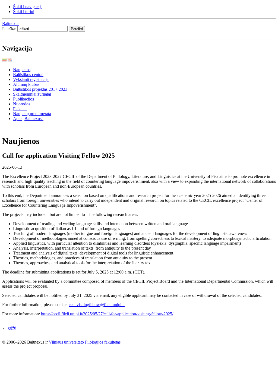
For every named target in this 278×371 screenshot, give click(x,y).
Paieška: (9, 28)
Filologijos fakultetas (103, 342)
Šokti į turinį (23, 11)
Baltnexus (10, 23)
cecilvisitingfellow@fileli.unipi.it (97, 304)
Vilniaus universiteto (66, 342)
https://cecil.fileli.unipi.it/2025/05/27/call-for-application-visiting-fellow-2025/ (107, 314)
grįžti (12, 328)
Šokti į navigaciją (28, 6)
